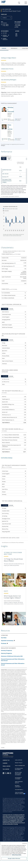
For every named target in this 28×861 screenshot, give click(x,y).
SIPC (13, 828)
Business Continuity (18, 786)
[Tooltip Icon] (8, 176)
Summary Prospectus (5, 39)
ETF (18, 820)
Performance (14, 48)
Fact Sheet (5, 33)
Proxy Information (20, 765)
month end (3, 158)
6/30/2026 (11, 308)
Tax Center (6, 769)
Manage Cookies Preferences (14, 858)
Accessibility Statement (18, 778)
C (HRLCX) (4, 17)
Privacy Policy (18, 762)
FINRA (11, 828)
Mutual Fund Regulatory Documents (18, 773)
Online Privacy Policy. (16, 854)
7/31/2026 (5, 308)
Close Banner (24, 843)
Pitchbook (3, 643)
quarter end (9, 158)
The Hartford (18, 789)
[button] (2, 34)
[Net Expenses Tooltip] (14, 266)
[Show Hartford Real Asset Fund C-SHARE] (10, 208)
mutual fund (13, 820)
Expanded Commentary (5, 36)
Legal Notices (18, 760)
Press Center (6, 766)
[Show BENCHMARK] (6, 210)
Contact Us (6, 760)
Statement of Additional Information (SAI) (12, 656)
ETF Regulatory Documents (19, 769)
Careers (5, 763)
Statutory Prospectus (6, 653)
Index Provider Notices (19, 782)
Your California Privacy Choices (19, 793)
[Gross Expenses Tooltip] (15, 263)
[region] (14, 851)
